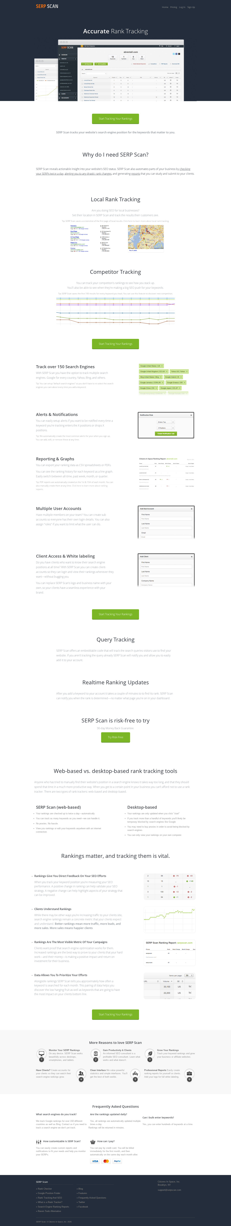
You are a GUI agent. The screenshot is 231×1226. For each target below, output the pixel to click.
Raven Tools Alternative (49, 1211)
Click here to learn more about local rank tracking (146, 221)
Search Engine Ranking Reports (53, 1206)
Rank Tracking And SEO (50, 1198)
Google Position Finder (49, 1193)
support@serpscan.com (169, 1190)
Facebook (83, 1206)
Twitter (81, 1202)
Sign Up (191, 7)
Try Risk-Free (115, 737)
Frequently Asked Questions (92, 1198)
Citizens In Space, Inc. (58, 1222)
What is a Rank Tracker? (50, 1202)
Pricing (173, 7)
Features (82, 1193)
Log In (182, 7)
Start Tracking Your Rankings (115, 118)
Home (165, 7)
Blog (80, 1189)
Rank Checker (45, 1189)
